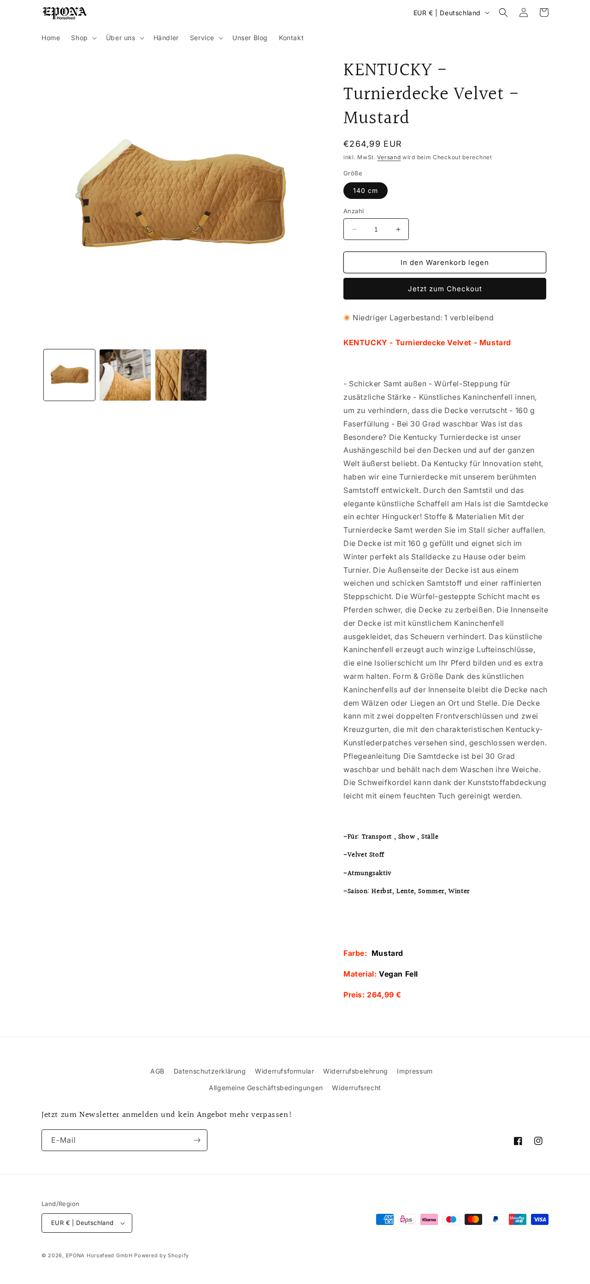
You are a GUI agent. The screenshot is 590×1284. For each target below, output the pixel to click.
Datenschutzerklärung (210, 1071)
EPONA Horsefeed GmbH (99, 1255)
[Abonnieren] (197, 1140)
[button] (82, 38)
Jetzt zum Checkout (445, 288)
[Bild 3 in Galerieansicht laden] (180, 375)
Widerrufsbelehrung (355, 1071)
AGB (157, 1071)
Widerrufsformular (284, 1071)
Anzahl (353, 211)
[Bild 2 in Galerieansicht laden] (125, 375)
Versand (389, 157)
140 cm (365, 190)
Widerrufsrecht (356, 1088)
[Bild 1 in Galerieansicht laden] (69, 375)
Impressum (414, 1071)
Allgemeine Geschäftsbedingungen (266, 1088)
